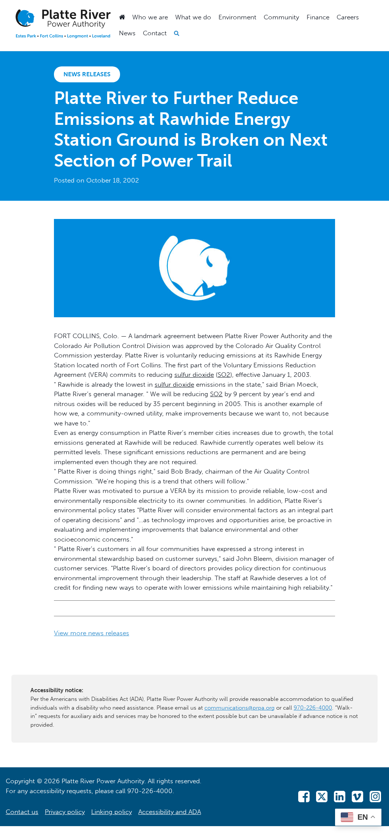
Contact (155, 33)
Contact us (22, 812)
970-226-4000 (313, 707)
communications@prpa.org (239, 707)
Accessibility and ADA (169, 812)
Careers (348, 17)
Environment (237, 17)
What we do (193, 17)
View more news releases (91, 633)
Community (281, 17)
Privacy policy (65, 812)
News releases (87, 74)
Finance (318, 17)
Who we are (150, 17)
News (127, 33)
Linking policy (111, 812)
